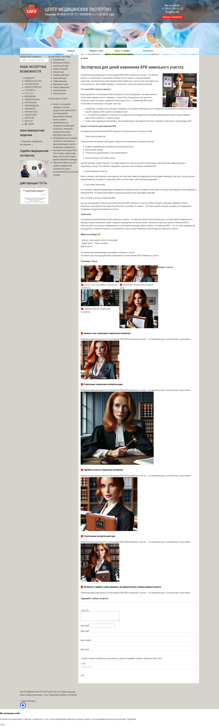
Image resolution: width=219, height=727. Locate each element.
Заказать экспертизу (172, 17)
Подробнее (131, 719)
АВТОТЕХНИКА (31, 102)
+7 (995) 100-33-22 (172, 8)
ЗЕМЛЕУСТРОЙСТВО (33, 87)
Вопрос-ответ (97, 50)
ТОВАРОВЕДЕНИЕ (32, 105)
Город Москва (59, 59)
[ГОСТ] (34, 203)
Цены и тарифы (122, 50)
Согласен (2, 724)
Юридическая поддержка (30, 56)
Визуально (83, 610)
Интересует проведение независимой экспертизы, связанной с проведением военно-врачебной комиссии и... (63, 128)
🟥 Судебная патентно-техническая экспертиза (95, 310)
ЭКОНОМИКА (30, 109)
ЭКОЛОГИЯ (29, 118)
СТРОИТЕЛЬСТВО (32, 84)
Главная (71, 50)
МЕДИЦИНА (30, 78)
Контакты (148, 50)
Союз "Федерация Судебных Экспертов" (60, 695)
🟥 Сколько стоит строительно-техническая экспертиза (99, 286)
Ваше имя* (85, 631)
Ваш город (85, 649)
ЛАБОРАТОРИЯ (31, 115)
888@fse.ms (172, 12)
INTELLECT (29, 121)
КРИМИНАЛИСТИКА (33, 81)
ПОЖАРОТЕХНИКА (32, 99)
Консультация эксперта (58, 98)
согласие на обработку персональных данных (106, 658)
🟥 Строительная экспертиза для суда (98, 536)
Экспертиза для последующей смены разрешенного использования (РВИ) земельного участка (120, 255)
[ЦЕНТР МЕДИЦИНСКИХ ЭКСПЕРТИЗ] (29, 19)
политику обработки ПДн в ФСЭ (149, 658)
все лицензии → (26, 144)
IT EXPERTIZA (30, 90)
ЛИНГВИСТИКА (31, 112)
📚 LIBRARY (84, 58)
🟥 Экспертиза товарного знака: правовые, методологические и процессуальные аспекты (121, 587)
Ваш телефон (86, 640)
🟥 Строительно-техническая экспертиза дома (136, 286)
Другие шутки (86, 246)
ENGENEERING (30, 96)
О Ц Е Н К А (29, 93)
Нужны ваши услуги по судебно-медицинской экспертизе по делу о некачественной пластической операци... (65, 168)
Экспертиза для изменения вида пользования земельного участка (108, 252)
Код (87, 610)
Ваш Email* (85, 625)
